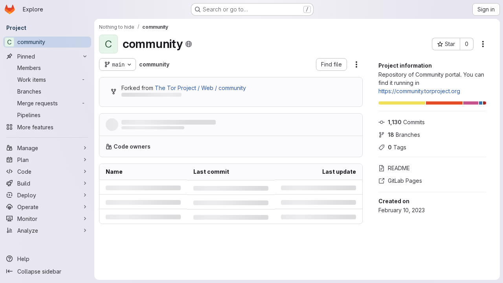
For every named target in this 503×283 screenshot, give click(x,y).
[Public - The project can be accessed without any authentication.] (188, 44)
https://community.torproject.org (419, 91)
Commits (406, 122)
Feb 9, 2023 (170, 130)
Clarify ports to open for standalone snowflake (185, 122)
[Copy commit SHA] (318, 126)
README (399, 168)
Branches (404, 134)
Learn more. (336, 149)
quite (127, 130)
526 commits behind (147, 96)
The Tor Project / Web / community (200, 88)
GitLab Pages (405, 180)
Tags (397, 147)
